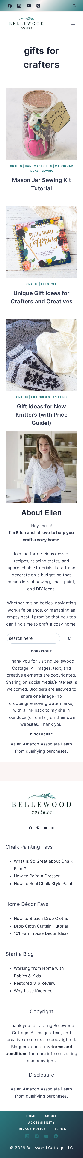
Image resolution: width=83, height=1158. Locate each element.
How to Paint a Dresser (37, 875)
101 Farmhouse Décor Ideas (41, 933)
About (51, 1116)
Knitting (60, 397)
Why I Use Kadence (33, 990)
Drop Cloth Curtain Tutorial (41, 926)
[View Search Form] (74, 6)
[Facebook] (10, 6)
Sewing (47, 170)
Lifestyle (49, 284)
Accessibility (41, 1122)
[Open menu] (73, 23)
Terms (60, 1128)
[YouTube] (29, 6)
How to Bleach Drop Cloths (41, 918)
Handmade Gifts (38, 166)
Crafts (16, 166)
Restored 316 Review (35, 983)
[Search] (69, 638)
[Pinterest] (38, 6)
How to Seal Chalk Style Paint (43, 883)
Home (31, 1116)
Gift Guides (40, 397)
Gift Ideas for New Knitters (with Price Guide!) (41, 414)
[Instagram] (19, 6)
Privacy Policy (31, 1128)
